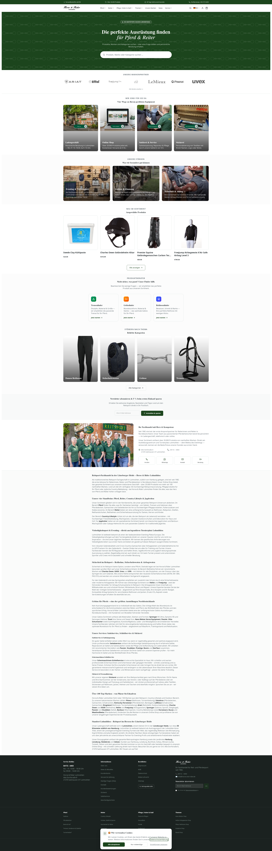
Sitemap (141, 781)
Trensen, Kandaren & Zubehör (72, 828)
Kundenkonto (105, 773)
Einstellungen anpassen (158, 844)
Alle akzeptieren (114, 844)
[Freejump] (115, 81)
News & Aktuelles (107, 769)
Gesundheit (141, 820)
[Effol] (94, 81)
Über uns (104, 766)
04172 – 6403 (174, 450)
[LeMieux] (157, 81)
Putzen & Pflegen (143, 816)
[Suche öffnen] (190, 8)
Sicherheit (104, 828)
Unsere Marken (150, 8)
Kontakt (103, 785)
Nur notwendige (136, 844)
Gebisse (65, 816)
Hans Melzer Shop (181, 816)
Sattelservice (105, 796)
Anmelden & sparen (153, 413)
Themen (138, 8)
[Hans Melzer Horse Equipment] (136, 81)
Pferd (102, 8)
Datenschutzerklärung (191, 790)
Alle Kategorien (135, 388)
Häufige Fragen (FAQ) (108, 781)
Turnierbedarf (67, 832)
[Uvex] (199, 81)
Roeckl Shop (179, 832)
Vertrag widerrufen (147, 786)
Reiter (110, 8)
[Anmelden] (202, 8)
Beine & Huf (66, 824)
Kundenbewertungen (108, 789)
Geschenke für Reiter (107, 824)
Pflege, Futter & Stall (124, 8)
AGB (139, 769)
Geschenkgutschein (108, 800)
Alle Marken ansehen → (136, 89)
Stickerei (104, 792)
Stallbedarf (141, 828)
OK (206, 786)
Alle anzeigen (134, 267)
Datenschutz (142, 773)
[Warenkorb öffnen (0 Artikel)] (207, 8)
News (161, 8)
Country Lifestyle (106, 816)
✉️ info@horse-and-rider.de (185, 777)
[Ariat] (73, 81)
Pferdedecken (67, 820)
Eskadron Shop (180, 828)
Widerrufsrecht (143, 777)
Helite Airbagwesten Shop (183, 820)
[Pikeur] (178, 81)
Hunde (140, 824)
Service (167, 8)
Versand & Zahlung (107, 777)
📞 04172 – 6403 (181, 774)
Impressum (142, 766)
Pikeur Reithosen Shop (182, 824)
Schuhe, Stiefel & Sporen (108, 820)
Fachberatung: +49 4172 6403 (200, 2)
